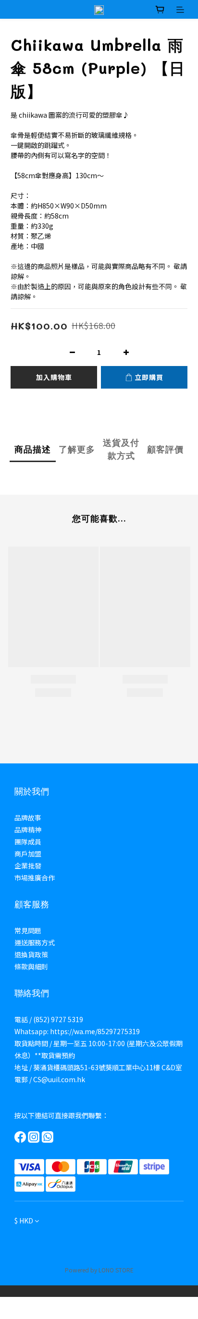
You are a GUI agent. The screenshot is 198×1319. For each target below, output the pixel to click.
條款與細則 (31, 966)
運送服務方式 (34, 942)
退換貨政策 (31, 954)
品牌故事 (27, 817)
